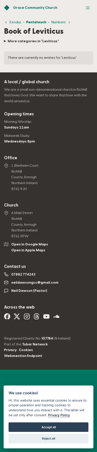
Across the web (19, 307)
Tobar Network (35, 344)
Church (11, 205)
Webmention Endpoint (23, 356)
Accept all (49, 427)
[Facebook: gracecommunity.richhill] (7, 317)
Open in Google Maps (29, 244)
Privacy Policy (59, 415)
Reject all (48, 438)
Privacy (10, 350)
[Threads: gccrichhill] (36, 317)
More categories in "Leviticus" (33, 41)
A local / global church (26, 82)
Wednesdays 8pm (19, 141)
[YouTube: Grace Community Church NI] (46, 317)
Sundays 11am (16, 127)
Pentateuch (36, 22)
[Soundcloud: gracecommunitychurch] (56, 317)
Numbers (58, 22)
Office (10, 158)
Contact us (15, 266)
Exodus (15, 22)
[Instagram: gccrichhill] (27, 317)
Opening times (19, 114)
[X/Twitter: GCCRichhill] (17, 317)
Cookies (26, 350)
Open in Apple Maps (28, 250)
